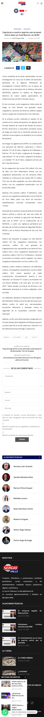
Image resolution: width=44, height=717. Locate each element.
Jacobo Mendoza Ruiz (23, 477)
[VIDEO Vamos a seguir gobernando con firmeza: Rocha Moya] (5, 707)
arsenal (6, 337)
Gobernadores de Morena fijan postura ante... (18, 684)
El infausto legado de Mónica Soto (30, 612)
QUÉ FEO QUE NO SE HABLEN (29, 685)
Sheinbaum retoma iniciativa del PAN (30, 625)
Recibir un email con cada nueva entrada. (17, 435)
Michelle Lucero (20, 498)
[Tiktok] (32, 703)
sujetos (34, 337)
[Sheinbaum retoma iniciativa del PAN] (9, 627)
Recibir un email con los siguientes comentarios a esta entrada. (21, 427)
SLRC (26, 337)
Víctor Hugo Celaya (22, 530)
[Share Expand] (28, 68)
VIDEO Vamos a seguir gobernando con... (17, 708)
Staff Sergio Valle (18, 38)
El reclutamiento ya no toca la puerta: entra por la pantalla (30, 640)
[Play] (16, 11)
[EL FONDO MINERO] (9, 661)
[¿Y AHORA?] (9, 674)
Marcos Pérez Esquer (23, 488)
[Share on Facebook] (18, 68)
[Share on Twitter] (23, 68)
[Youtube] (27, 703)
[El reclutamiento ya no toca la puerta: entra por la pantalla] (9, 641)
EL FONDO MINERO (25, 658)
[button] (5, 712)
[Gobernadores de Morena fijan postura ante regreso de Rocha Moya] (5, 684)
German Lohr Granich (23, 466)
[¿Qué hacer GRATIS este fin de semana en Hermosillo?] (5, 696)
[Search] (38, 3)
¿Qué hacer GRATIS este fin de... (18, 696)
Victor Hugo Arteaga (23, 540)
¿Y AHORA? (22, 672)
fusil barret (17, 337)
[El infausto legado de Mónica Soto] (9, 614)
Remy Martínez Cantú (23, 509)
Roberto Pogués (21, 519)
